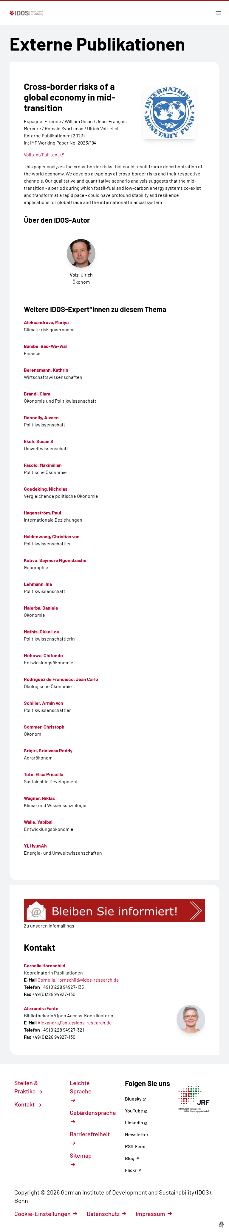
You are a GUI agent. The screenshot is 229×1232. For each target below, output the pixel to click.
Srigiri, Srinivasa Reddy (48, 750)
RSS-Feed (135, 1146)
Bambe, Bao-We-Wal (45, 346)
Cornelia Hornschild (44, 965)
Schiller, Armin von (43, 703)
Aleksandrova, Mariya (46, 322)
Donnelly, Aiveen (41, 417)
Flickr (131, 1170)
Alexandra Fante (41, 1008)
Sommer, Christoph (44, 726)
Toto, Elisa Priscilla (43, 774)
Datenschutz (103, 1213)
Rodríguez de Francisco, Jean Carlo (61, 679)
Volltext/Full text (41, 154)
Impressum (150, 1213)
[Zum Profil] (191, 1019)
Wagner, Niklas (39, 798)
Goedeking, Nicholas (45, 489)
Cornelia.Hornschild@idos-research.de (78, 980)
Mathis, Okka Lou (41, 631)
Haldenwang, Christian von (52, 536)
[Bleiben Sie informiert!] (114, 910)
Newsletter (136, 1134)
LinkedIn (134, 1122)
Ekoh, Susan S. (39, 441)
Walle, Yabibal (38, 822)
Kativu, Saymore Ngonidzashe (55, 560)
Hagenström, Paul (42, 512)
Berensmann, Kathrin (46, 370)
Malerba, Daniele (41, 607)
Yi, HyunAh (35, 845)
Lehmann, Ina (38, 584)
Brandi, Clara (37, 393)
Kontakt (25, 1104)
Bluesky (134, 1098)
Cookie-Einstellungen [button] (42, 1213)
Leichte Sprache (81, 1087)
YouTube (134, 1110)
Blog (130, 1158)
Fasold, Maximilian (43, 465)
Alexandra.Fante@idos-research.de (75, 1022)
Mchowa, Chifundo (43, 655)
